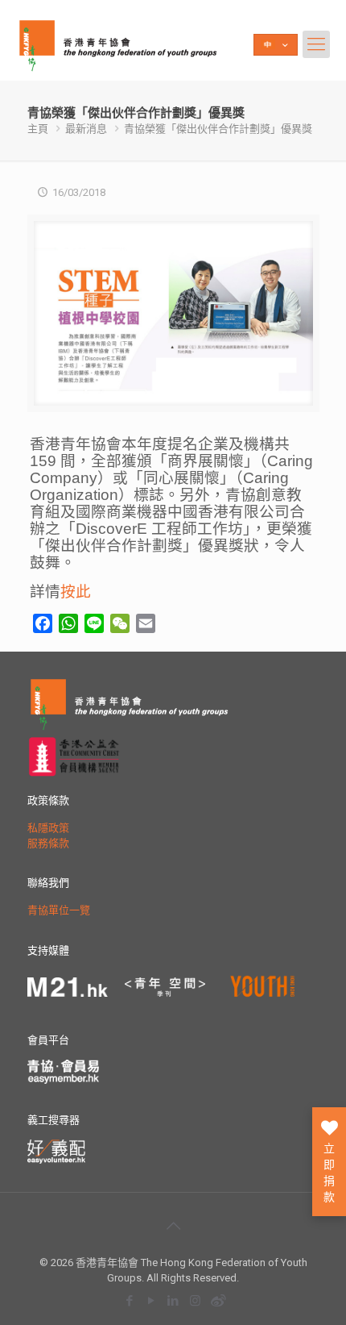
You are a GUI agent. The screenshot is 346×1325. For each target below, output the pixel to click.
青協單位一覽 (58, 910)
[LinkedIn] (173, 1300)
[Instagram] (195, 1300)
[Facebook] (130, 1300)
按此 (75, 591)
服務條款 (48, 843)
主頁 (37, 129)
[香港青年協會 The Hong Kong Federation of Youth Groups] (118, 44)
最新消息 (86, 129)
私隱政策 (48, 828)
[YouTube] (151, 1300)
